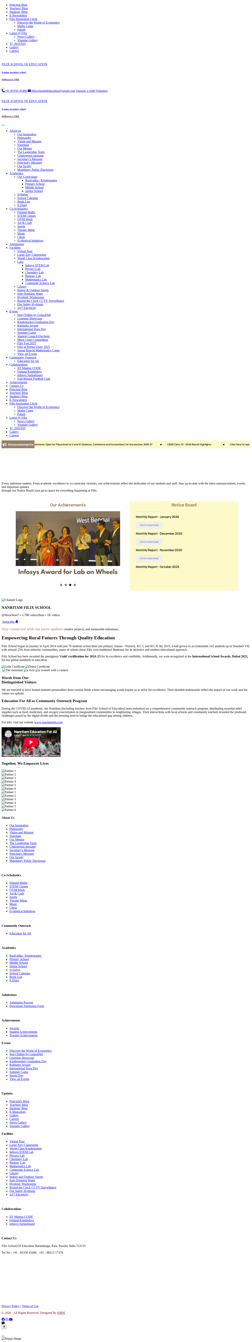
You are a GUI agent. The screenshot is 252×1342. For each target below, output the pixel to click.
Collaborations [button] (18, 364)
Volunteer (102, 90)
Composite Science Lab (40, 283)
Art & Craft (24, 223)
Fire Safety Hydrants (30, 304)
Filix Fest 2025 (26, 343)
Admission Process (21, 1002)
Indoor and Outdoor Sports (26, 1176)
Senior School (34, 191)
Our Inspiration (26, 134)
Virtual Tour (24, 251)
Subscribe (8, 621)
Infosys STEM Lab (37, 265)
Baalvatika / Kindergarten (41, 180)
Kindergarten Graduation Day (36, 322)
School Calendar (27, 198)
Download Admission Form (26, 1006)
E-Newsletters (18, 15)
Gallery (14, 47)
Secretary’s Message (30, 159)
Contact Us (16, 385)
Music (21, 233)
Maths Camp (25, 26)
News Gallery (26, 36)
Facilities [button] (14, 247)
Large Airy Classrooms (31, 254)
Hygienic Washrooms (30, 297)
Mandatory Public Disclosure (35, 169)
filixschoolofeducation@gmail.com (53, 90)
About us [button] (15, 130)
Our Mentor (24, 148)
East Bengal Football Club (33, 378)
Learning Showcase (29, 318)
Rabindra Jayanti (27, 325)
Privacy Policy (11, 1306)
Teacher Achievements (23, 1035)
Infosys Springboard (30, 375)
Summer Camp (26, 332)
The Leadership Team (30, 152)
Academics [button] (16, 173)
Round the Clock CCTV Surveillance (40, 300)
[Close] (3, 125)
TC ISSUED (17, 43)
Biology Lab (33, 276)
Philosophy (24, 138)
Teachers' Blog (18, 8)
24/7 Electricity (26, 308)
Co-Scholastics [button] (18, 208)
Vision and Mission (29, 141)
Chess (21, 237)
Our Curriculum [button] (27, 176)
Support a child (86, 90)
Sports (21, 226)
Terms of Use (30, 1306)
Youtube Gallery (27, 40)
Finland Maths (26, 212)
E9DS (61, 1312)
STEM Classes (26, 215)
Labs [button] (20, 261)
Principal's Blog (19, 1101)
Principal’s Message (29, 162)
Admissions (16, 244)
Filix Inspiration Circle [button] (23, 19)
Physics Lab (32, 269)
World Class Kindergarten (33, 258)
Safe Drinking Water (30, 293)
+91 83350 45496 (16, 90)
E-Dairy (22, 205)
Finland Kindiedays (29, 371)
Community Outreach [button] (22, 357)
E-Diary (14, 980)
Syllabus (22, 194)
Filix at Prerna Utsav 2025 (33, 346)
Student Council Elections (33, 336)
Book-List (23, 201)
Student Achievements (23, 1031)
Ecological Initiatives (30, 240)
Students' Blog (18, 12)
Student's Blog (18, 396)
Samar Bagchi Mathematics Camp (38, 350)
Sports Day (16, 1075)
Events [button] (13, 311)
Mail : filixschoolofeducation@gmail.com (27, 1259)
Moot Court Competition (32, 339)
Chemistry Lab (34, 272)
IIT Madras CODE (29, 368)
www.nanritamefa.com (48, 722)
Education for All (28, 361)
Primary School (34, 184)
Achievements (18, 382)
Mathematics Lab (36, 279)
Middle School (34, 187)
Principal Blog (18, 4)
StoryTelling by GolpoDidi (34, 315)
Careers (14, 51)
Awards (14, 1028)
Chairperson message (30, 155)
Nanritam (23, 145)
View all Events (27, 354)
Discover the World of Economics (38, 22)
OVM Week (25, 219)
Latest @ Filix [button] (18, 33)
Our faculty (24, 166)
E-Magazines (17, 1112)
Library (22, 286)
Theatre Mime (26, 230)
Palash (21, 29)
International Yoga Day (31, 329)
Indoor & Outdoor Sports (33, 290)
